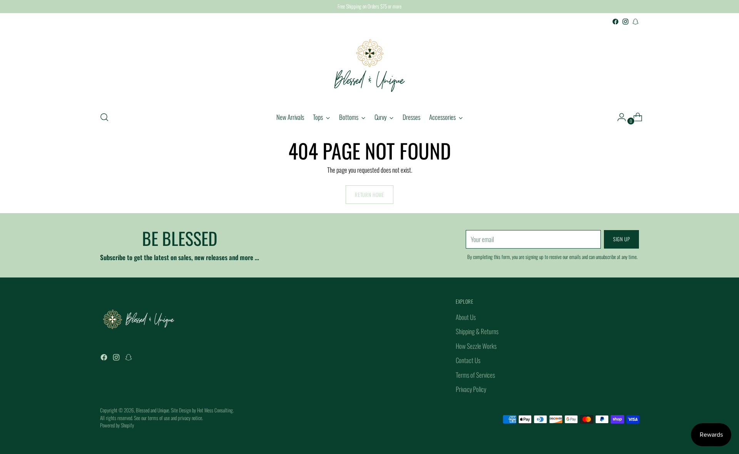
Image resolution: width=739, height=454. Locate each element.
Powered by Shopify (117, 425)
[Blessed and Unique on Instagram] (625, 21)
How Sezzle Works (476, 346)
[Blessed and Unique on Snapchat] (635, 21)
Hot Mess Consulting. (215, 410)
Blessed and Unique (152, 410)
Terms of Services (475, 375)
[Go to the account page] (618, 117)
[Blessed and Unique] (369, 65)
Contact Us (468, 360)
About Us (466, 317)
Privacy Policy (471, 389)
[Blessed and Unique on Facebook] (615, 21)
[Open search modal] (104, 117)
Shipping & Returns (477, 331)
